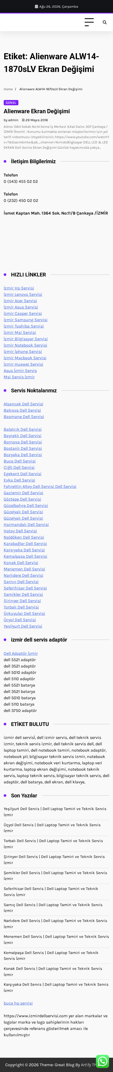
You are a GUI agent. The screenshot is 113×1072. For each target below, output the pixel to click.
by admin (11, 120)
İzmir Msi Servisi (20, 332)
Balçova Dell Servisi (22, 410)
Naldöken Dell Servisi (24, 537)
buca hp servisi (18, 1003)
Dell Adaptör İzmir (21, 653)
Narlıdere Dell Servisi (23, 575)
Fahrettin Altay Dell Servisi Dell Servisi (40, 486)
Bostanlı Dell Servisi (23, 448)
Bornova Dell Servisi (23, 441)
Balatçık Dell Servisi (23, 429)
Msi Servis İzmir (19, 376)
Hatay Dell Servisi (20, 530)
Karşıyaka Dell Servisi (24, 549)
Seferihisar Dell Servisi (25, 587)
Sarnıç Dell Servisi (21, 581)
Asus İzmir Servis (20, 370)
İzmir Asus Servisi (21, 307)
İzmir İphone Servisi (23, 351)
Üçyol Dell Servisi (20, 619)
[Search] (104, 22)
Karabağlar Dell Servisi (25, 543)
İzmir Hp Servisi (19, 287)
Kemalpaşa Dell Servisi (25, 556)
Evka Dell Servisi (19, 480)
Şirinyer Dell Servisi (22, 600)
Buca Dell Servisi (20, 461)
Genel (11, 103)
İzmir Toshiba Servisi (24, 326)
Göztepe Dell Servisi (22, 499)
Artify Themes (94, 1064)
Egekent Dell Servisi (23, 473)
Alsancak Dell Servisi (23, 403)
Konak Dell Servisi (21, 562)
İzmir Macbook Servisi (25, 357)
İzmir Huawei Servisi (23, 364)
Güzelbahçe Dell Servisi (26, 505)
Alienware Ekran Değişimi (37, 111)
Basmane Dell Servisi (24, 416)
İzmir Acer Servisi (20, 300)
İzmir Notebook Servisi (25, 345)
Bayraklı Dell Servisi (23, 435)
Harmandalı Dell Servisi (26, 524)
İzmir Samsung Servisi (26, 319)
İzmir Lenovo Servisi (23, 294)
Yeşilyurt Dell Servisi (23, 626)
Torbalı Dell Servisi (21, 607)
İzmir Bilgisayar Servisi (26, 338)
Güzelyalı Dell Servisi (23, 511)
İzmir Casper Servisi (23, 313)
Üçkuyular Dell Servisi (24, 613)
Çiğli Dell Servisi (19, 467)
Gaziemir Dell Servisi (23, 492)
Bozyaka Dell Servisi (23, 454)
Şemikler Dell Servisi (23, 594)
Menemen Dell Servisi (24, 568)
